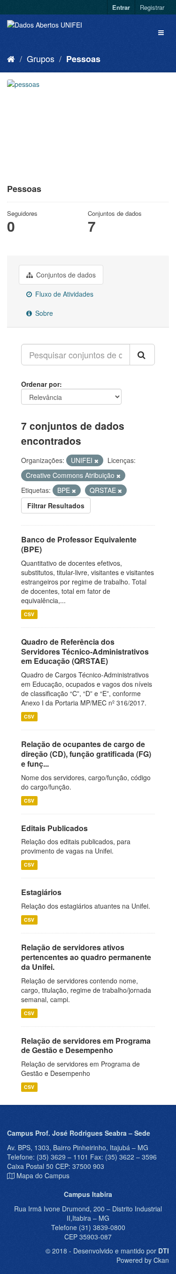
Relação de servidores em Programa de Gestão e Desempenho (86, 1045)
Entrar (121, 7)
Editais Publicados (54, 828)
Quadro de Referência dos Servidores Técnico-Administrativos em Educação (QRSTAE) (85, 651)
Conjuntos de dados (65, 274)
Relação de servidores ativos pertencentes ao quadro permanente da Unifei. (86, 957)
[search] (142, 354)
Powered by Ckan (142, 1260)
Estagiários (41, 892)
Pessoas (83, 59)
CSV (29, 614)
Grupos (40, 58)
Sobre (43, 313)
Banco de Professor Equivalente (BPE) (79, 544)
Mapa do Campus (42, 1175)
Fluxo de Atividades (63, 294)
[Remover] (96, 460)
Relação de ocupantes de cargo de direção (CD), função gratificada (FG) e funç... (86, 754)
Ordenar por (40, 384)
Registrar (152, 7)
